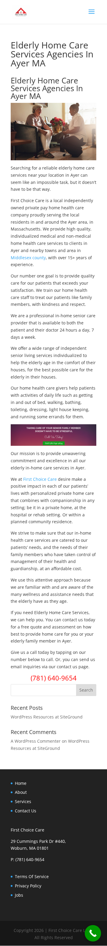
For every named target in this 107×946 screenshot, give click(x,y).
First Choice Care (40, 479)
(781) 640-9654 (54, 677)
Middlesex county (28, 257)
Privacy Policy (28, 886)
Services (23, 801)
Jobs (19, 895)
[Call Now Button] (93, 933)
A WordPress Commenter (36, 741)
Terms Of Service (32, 876)
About (21, 792)
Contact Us (25, 811)
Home (20, 783)
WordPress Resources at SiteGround (47, 717)
